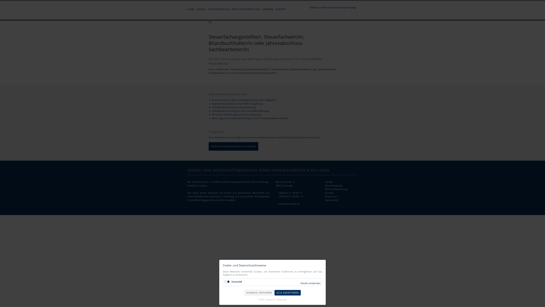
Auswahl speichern (259, 292)
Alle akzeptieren (288, 292)
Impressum (270, 299)
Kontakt (261, 299)
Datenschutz (282, 299)
